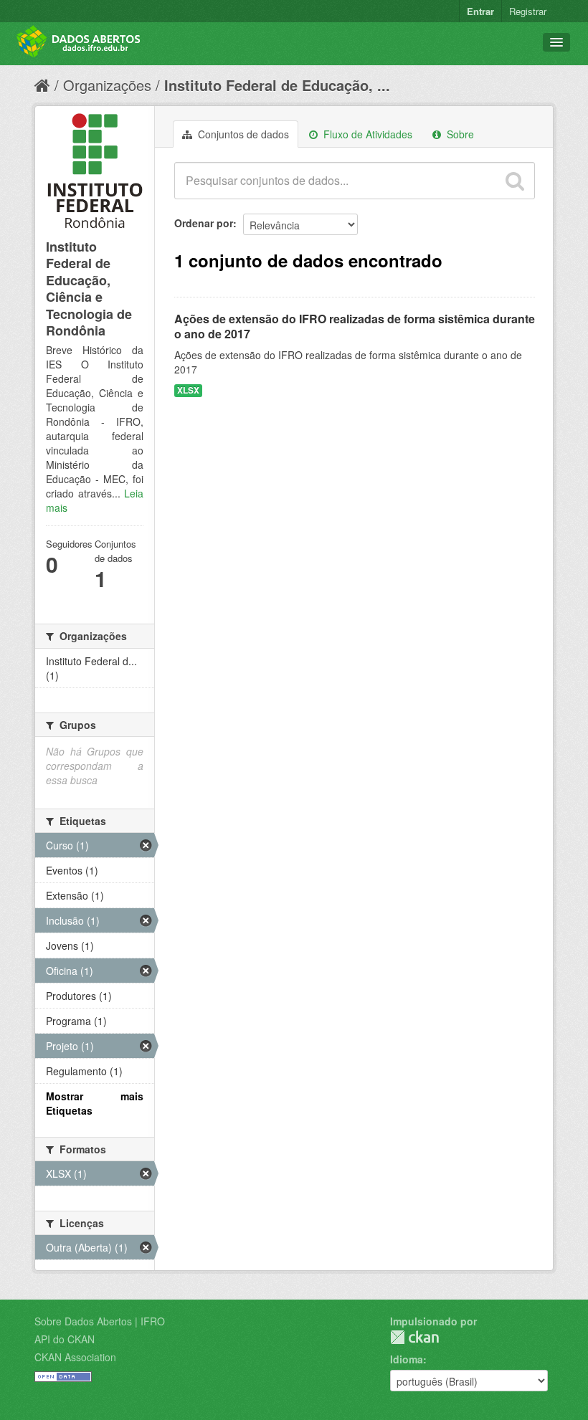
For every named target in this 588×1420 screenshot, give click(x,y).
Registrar (527, 11)
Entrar (480, 11)
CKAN (414, 1337)
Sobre (459, 134)
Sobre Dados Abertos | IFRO (99, 1321)
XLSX (188, 390)
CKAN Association (75, 1357)
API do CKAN (64, 1339)
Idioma (406, 1359)
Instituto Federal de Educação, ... (277, 85)
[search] (515, 180)
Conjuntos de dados (242, 134)
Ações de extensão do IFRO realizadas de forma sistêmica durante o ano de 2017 (354, 326)
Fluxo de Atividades (366, 134)
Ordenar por (203, 223)
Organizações (107, 85)
